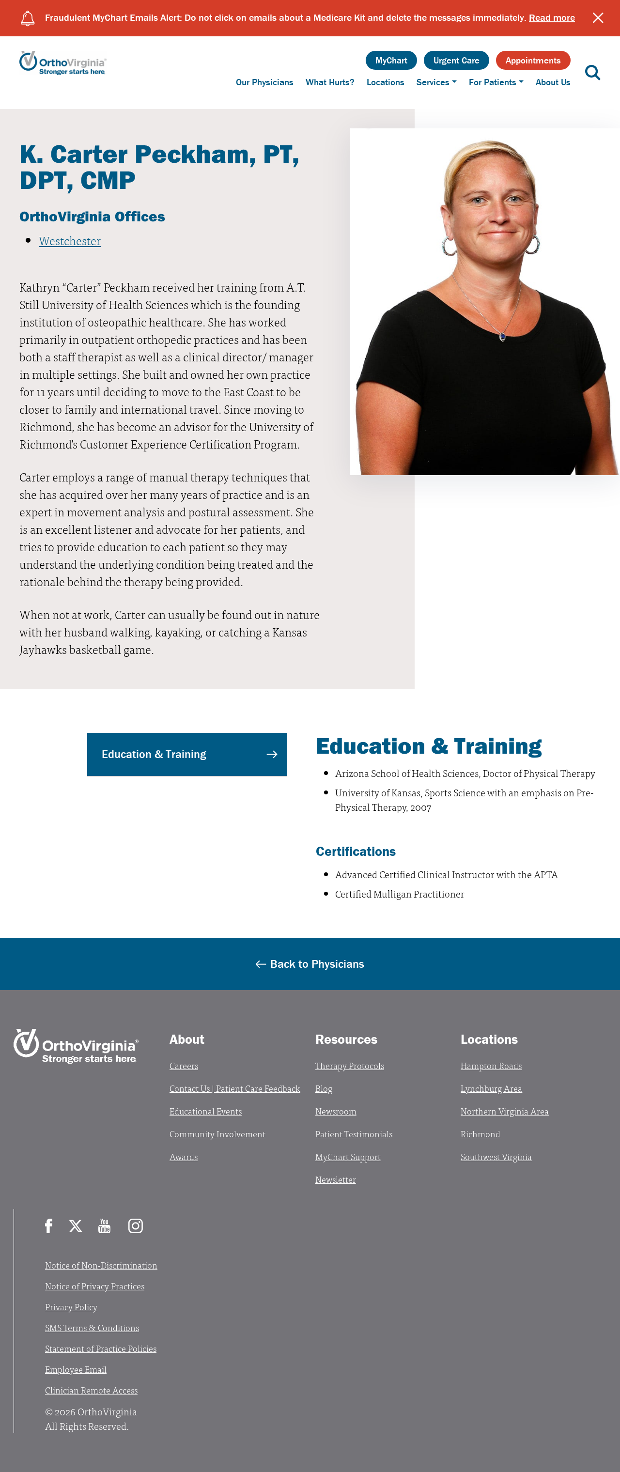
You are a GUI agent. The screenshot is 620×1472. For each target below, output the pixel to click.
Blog (323, 1088)
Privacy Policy (71, 1307)
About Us (553, 82)
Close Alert (598, 18)
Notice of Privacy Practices (94, 1286)
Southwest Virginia (496, 1156)
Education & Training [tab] (154, 754)
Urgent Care (457, 60)
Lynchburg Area (491, 1088)
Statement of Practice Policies (100, 1348)
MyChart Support (348, 1156)
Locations (385, 82)
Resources (346, 1039)
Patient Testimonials (353, 1134)
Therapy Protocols (349, 1065)
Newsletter (335, 1179)
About (187, 1039)
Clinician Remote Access (91, 1390)
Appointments (533, 60)
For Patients (492, 82)
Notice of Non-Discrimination (101, 1265)
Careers (184, 1065)
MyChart (391, 60)
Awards (184, 1156)
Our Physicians (265, 82)
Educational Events (206, 1111)
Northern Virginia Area (505, 1111)
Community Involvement (217, 1134)
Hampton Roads (491, 1065)
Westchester (70, 240)
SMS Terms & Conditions (92, 1327)
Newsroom (335, 1111)
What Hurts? (330, 82)
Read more (552, 17)
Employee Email (76, 1369)
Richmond (480, 1134)
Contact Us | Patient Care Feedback (235, 1088)
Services (433, 82)
